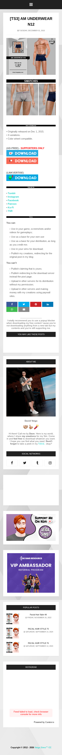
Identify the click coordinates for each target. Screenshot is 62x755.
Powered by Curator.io (44, 722)
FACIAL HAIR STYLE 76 (38, 643)
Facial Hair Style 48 (38, 615)
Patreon (12, 203)
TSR (10, 211)
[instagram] (50, 463)
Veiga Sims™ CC (43, 747)
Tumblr (12, 193)
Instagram (13, 196)
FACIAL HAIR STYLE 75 (38, 629)
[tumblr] (37, 463)
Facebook (13, 200)
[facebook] (11, 463)
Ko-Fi (11, 207)
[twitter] (24, 463)
